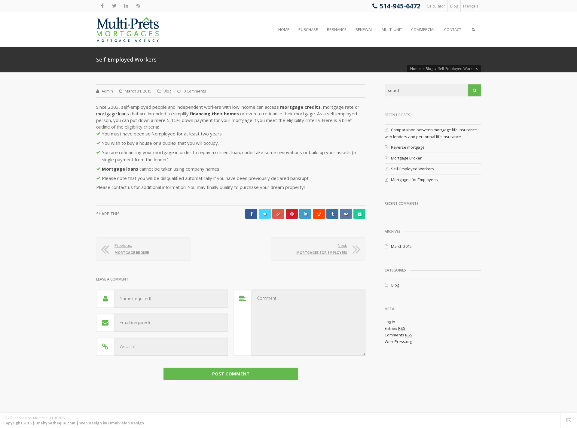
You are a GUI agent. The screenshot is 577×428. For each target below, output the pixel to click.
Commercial (423, 29)
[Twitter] (114, 6)
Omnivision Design (126, 423)
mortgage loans (112, 114)
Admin (107, 91)
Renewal (364, 29)
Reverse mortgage (408, 147)
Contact (452, 29)
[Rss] (138, 6)
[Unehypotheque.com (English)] (127, 29)
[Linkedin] (126, 6)
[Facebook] (102, 6)
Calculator (436, 6)
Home (283, 29)
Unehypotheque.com (55, 423)
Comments (398, 335)
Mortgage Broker (406, 158)
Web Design (90, 423)
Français (470, 6)
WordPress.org (398, 341)
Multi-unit (392, 29)
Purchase (308, 29)
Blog (454, 6)
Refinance (337, 29)
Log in (390, 321)
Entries (395, 328)
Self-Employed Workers (412, 169)
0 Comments (195, 91)
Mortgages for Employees (414, 179)
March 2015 (401, 246)
